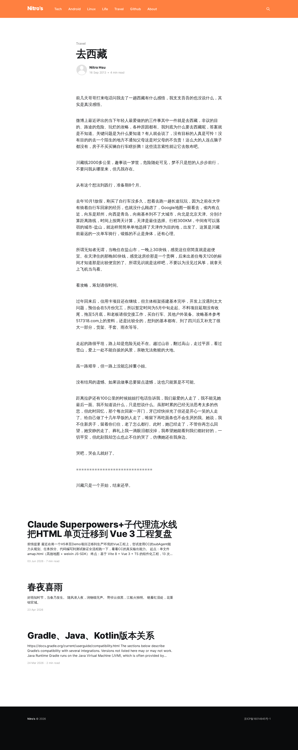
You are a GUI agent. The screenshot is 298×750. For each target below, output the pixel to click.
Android (74, 9)
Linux (91, 9)
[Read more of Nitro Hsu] (81, 70)
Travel (119, 9)
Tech (58, 9)
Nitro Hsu (97, 67)
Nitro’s (35, 8)
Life (105, 9)
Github (135, 9)
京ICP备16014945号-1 (257, 718)
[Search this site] (268, 9)
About (152, 9)
